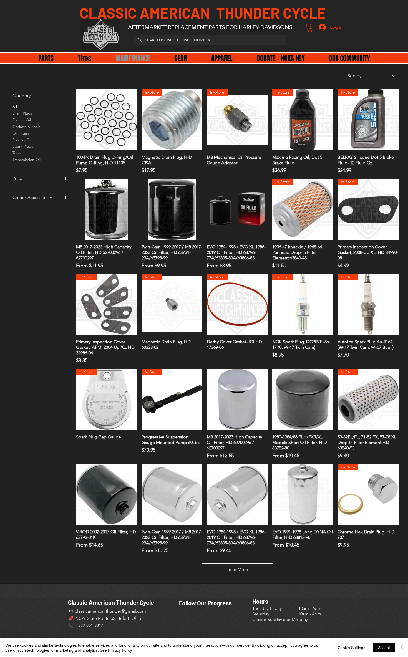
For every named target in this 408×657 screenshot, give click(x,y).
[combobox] (371, 75)
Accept (384, 647)
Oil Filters (20, 133)
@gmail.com (133, 611)
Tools (16, 152)
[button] (310, 28)
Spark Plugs (22, 146)
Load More (237, 569)
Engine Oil (21, 119)
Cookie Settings (351, 647)
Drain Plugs (22, 113)
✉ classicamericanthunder (94, 611)
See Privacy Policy (116, 650)
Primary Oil (21, 139)
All (14, 106)
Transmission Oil (26, 159)
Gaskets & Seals (26, 126)
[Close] (401, 648)
